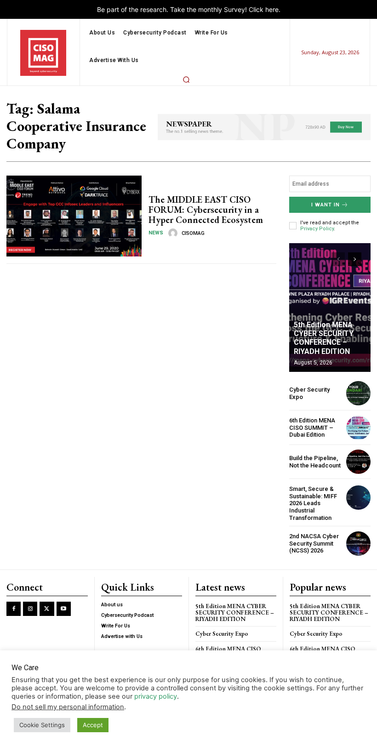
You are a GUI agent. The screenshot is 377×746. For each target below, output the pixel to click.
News (156, 233)
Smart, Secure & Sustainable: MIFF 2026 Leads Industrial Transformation (313, 503)
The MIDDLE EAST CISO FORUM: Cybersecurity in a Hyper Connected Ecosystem (206, 210)
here (272, 9)
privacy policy (155, 696)
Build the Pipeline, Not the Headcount (315, 462)
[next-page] (354, 259)
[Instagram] (30, 609)
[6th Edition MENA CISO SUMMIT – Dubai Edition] (358, 428)
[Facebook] (13, 609)
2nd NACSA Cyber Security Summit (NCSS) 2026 (314, 543)
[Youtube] (64, 609)
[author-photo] (174, 233)
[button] (186, 79)
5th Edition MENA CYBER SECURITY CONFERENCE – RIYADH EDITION (324, 338)
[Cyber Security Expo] (358, 393)
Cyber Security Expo (221, 634)
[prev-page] (338, 259)
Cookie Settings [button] (42, 725)
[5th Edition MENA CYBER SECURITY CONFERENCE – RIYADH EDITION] (330, 307)
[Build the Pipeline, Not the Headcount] (358, 462)
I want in (325, 205)
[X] (47, 609)
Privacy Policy (317, 229)
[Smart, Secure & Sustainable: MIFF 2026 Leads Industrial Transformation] (358, 497)
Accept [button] (93, 725)
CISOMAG (193, 233)
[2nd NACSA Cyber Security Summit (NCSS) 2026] (358, 543)
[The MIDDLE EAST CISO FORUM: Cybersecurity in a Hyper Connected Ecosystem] (74, 216)
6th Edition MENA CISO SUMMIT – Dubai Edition (312, 427)
